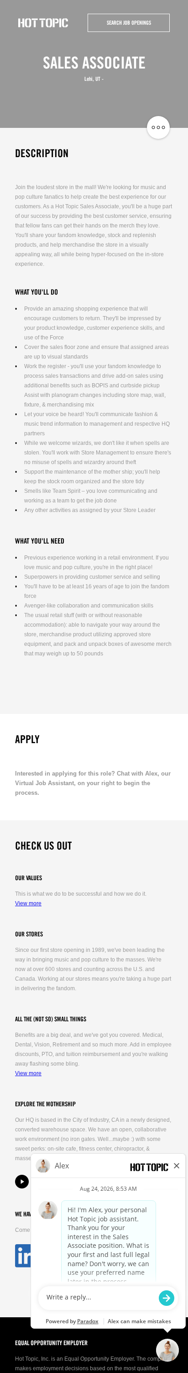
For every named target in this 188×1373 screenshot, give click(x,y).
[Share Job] (158, 128)
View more (28, 903)
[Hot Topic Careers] (43, 22)
